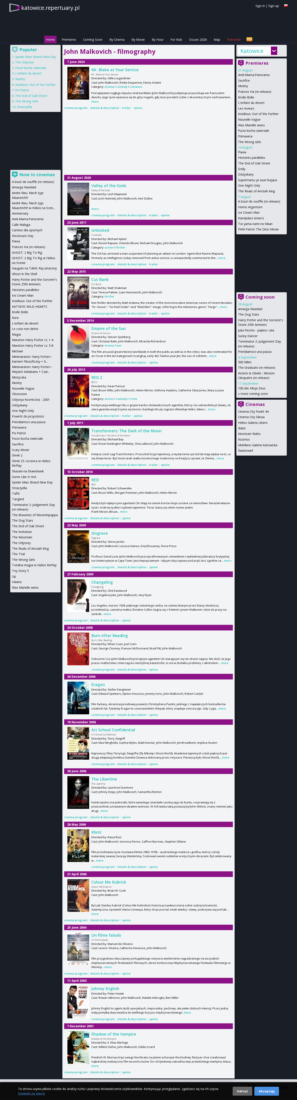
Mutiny (243, 86)
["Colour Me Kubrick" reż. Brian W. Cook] (78, 895)
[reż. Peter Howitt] (78, 1002)
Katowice (252, 51)
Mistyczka (19, 377)
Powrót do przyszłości (28, 416)
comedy (121, 87)
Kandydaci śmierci (251, 218)
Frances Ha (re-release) (254, 92)
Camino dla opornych (27, 230)
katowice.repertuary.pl (50, 8)
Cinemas (255, 404)
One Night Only (249, 185)
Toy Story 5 (20, 571)
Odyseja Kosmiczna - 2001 (31, 399)
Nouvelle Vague (249, 119)
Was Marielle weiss (251, 125)
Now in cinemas (37, 174)
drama (109, 87)
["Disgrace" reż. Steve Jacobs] (78, 546)
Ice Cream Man (249, 212)
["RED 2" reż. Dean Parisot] (78, 391)
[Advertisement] (148, 142)
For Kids (176, 39)
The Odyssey (24, 62)
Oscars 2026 (198, 39)
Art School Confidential (113, 729)
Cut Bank (100, 279)
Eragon (98, 684)
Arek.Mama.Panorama (254, 75)
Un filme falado (106, 935)
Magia (16, 334)
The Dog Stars (248, 314)
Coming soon (260, 297)
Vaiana (17, 582)
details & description (104, 108)
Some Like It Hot (24, 477)
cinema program (75, 108)
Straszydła (24, 107)
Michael (17, 351)
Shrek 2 (17, 455)
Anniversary (20, 213)
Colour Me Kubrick (108, 882)
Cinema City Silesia (251, 417)
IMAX (241, 428)
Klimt (96, 832)
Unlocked (100, 230)
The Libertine (104, 779)
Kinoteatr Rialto (249, 434)
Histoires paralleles (251, 157)
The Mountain (22, 537)
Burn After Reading (109, 635)
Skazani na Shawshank (28, 471)
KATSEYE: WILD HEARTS (29, 306)
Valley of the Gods (108, 185)
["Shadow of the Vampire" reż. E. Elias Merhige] (78, 1047)
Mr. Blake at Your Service (115, 69)
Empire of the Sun (108, 328)
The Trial (18, 554)
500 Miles (245, 362)
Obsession (19, 394)
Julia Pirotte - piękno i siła (256, 330)
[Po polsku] (286, 5)
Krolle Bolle (246, 97)
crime (133, 399)
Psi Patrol (22, 90)
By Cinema (117, 39)
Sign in (260, 6)
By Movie (138, 39)
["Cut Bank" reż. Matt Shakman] (78, 293)
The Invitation (22, 532)
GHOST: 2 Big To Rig (27, 252)
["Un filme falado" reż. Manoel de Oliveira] (78, 948)
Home (50, 39)
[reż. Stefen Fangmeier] (78, 698)
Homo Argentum (250, 207)
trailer (126, 108)
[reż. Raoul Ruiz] (78, 845)
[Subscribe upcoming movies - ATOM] (249, 39)
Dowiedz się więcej (31, 1093)
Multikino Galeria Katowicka (257, 445)
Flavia (242, 152)
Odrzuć (242, 1091)
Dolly (241, 169)
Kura (15, 318)
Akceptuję (267, 1091)
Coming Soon (92, 39)
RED (95, 479)
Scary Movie (20, 450)
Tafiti (16, 493)
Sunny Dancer (248, 336)
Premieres (69, 39)
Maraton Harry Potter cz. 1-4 (32, 340)
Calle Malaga (21, 225)
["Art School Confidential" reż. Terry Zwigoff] (78, 743)
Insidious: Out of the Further (258, 114)
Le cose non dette (25, 329)
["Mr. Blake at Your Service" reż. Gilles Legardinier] (78, 83)
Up (14, 576)
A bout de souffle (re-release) (259, 201)
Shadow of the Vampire (113, 1034)
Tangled (18, 499)
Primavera (245, 136)
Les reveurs (246, 108)
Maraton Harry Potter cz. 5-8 (32, 345)
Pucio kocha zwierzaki (253, 130)
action (109, 247)
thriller (120, 247)
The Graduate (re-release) (256, 367)
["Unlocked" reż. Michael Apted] (78, 243)
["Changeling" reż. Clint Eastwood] (78, 595)
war (119, 345)
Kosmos (244, 439)
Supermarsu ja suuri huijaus (257, 180)
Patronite (234, 39)
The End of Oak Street (254, 163)
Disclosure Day (22, 236)
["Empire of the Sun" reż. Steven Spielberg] (78, 342)
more (95, 101)
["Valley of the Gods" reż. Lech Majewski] (78, 199)
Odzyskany (246, 174)
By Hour (158, 39)
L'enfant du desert (251, 103)
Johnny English (105, 988)
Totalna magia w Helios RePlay (34, 565)
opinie (138, 108)
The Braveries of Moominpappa (35, 515)
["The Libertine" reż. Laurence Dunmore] (78, 792)
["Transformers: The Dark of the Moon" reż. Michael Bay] (78, 444)
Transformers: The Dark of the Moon (126, 430)
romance (136, 87)
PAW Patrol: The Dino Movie (258, 229)
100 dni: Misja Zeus (251, 388)
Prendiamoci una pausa (255, 352)
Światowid (245, 450)
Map (217, 39)
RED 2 (96, 377)
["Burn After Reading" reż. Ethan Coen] (78, 649)
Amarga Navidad (250, 309)
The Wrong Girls (249, 142)
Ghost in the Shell (24, 274)
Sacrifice (244, 80)
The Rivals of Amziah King (256, 191)
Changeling (102, 582)
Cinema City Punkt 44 (253, 411)
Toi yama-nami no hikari (255, 224)
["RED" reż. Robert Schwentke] (78, 493)
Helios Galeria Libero (253, 423)
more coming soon (254, 394)
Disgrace (99, 533)
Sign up (273, 6)
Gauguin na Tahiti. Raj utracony (34, 268)
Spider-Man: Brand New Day (35, 57)
